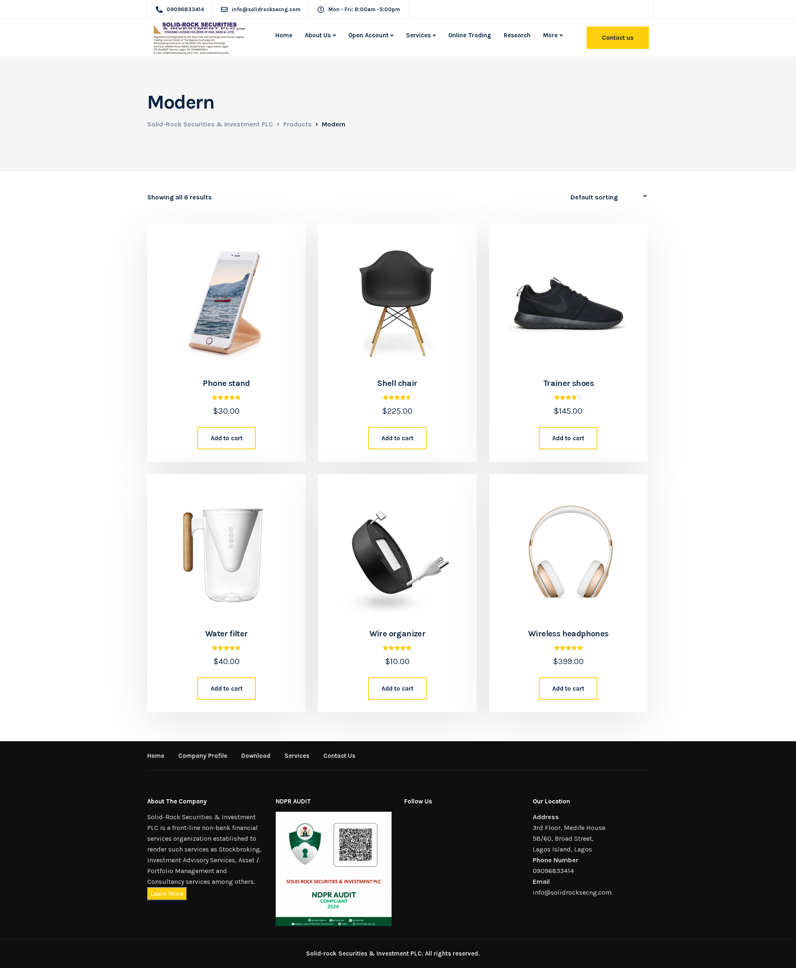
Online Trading (469, 35)
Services (418, 35)
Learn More (167, 894)
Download (255, 755)
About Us (318, 35)
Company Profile (202, 755)
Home (283, 35)
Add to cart (227, 438)
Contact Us (339, 755)
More (550, 35)
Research (517, 35)
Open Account (368, 35)
